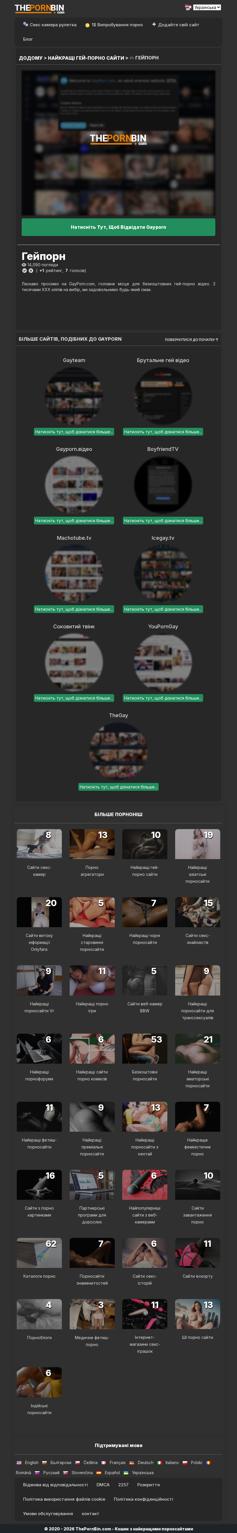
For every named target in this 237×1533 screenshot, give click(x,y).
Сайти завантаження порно (197, 1215)
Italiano (172, 1462)
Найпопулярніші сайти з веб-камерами (144, 1215)
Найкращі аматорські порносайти (198, 1078)
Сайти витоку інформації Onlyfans (39, 942)
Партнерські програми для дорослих (92, 1215)
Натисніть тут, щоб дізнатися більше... (74, 431)
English (31, 1462)
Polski (196, 1462)
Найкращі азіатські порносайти (198, 874)
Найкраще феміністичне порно (197, 1146)
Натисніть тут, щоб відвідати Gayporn (118, 227)
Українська (143, 1472)
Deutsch (145, 1462)
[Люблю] (24, 270)
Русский (51, 1472)
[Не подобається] (31, 270)
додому (31, 58)
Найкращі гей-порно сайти (86, 58)
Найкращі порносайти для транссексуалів (197, 1010)
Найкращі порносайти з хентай (144, 1146)
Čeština (91, 1462)
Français (118, 1462)
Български (61, 1462)
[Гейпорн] (118, 142)
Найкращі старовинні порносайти (92, 942)
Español (112, 1472)
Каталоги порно (39, 1276)
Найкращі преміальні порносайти (92, 1146)
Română (23, 1472)
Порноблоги (39, 1337)
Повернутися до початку (190, 340)
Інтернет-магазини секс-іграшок (145, 1344)
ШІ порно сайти (197, 1337)
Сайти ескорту (198, 1276)
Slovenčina (82, 1472)
